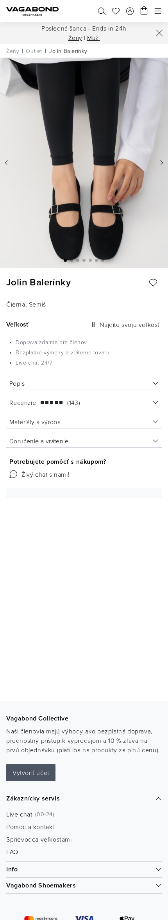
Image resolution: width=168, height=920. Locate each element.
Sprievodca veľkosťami (39, 839)
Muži (93, 38)
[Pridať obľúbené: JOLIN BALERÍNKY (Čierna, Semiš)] (153, 283)
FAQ (12, 851)
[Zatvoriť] (159, 33)
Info (12, 869)
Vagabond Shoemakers (41, 885)
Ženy (75, 38)
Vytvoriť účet (31, 772)
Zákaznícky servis (33, 798)
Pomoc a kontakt (30, 826)
